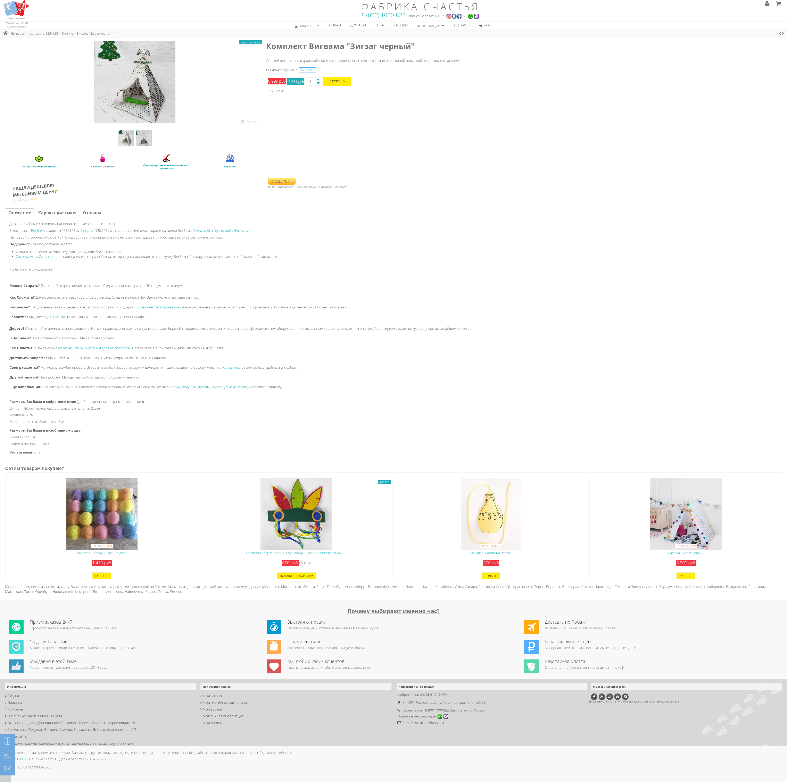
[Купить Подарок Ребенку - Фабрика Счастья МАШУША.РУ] (16, 7)
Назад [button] (9, 82)
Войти (767, 3)
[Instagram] (625, 696)
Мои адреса (212, 709)
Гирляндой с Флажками (232, 230)
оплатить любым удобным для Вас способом (94, 348)
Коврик (87, 230)
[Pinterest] (617, 696)
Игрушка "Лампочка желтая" (491, 553)
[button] (307, 25)
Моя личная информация (223, 716)
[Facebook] (594, 696)
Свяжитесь (232, 367)
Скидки (13, 695)
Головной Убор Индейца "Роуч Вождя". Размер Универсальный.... (296, 553)
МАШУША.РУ (15, 759)
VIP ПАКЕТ (307, 70)
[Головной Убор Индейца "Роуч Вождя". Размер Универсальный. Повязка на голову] (296, 514)
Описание (19, 213)
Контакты (15, 709)
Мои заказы (212, 695)
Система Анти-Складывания (38, 256)
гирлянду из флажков (230, 386)
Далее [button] (259, 82)
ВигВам (37, 230)
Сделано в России (102, 166)
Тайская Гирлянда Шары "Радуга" (101, 553)
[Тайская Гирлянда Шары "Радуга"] (101, 514)
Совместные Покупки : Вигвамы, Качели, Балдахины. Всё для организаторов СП (71, 729)
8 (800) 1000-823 (384, 15)
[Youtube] (609, 696)
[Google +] (602, 696)
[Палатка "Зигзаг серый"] (685, 514)
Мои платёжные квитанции (225, 702)
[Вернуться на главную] (4, 32)
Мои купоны (213, 723)
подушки (189, 386)
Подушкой (201, 230)
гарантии (57, 316)
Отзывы (92, 213)
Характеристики (57, 213)
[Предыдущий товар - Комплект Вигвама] (780, 33)
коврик (174, 386)
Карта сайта (17, 736)
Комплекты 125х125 (43, 33)
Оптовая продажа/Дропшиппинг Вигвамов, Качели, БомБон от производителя (71, 723)
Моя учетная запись (216, 687)
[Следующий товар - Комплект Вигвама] (783, 33)
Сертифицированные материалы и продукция (166, 167)
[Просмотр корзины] (778, 3)
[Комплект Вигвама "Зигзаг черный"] (125, 138)
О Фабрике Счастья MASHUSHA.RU (35, 716)
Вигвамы (17, 33)
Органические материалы (39, 166)
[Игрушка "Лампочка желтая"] (491, 514)
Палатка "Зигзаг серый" (686, 553)
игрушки (205, 386)
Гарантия (230, 166)
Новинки (14, 702)
